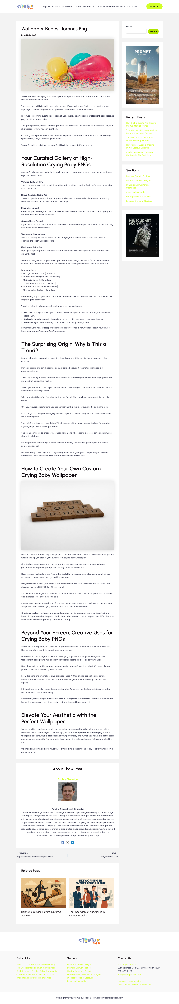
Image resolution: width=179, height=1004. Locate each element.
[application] (92, 6)
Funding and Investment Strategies (84, 974)
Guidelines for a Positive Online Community (36, 971)
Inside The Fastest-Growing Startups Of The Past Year (139, 154)
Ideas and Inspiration (136, 192)
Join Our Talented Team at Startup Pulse (35, 967)
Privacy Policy (134, 981)
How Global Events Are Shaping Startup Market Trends (141, 124)
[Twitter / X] (67, 842)
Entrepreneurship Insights (138, 180)
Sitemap (122, 981)
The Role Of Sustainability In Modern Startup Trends (139, 139)
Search (129, 26)
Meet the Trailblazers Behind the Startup (35, 964)
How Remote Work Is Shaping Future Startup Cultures (140, 146)
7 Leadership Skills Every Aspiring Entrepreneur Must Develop (141, 132)
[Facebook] (62, 842)
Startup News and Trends (138, 196)
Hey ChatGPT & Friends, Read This (135, 984)
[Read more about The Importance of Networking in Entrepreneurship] (91, 892)
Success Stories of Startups (139, 201)
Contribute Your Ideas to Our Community (36, 974)
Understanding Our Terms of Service (33, 977)
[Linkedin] (72, 842)
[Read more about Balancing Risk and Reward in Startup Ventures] (43, 892)
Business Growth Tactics (138, 176)
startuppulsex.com (127, 964)
